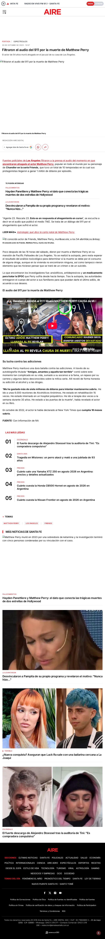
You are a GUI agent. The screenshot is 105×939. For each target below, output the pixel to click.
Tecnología (47, 868)
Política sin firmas (16, 905)
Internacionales (25, 863)
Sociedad (69, 873)
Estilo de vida (31, 868)
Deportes (83, 863)
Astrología (82, 868)
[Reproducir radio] (3, 4)
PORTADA (6, 41)
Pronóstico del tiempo (57, 878)
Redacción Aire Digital (13, 140)
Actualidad (71, 858)
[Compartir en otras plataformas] (45, 147)
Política (9, 863)
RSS (63, 911)
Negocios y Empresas (43, 873)
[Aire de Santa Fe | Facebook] (44, 892)
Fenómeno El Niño (32, 878)
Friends (48, 523)
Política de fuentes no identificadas (62, 900)
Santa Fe (45, 858)
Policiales (57, 858)
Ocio (59, 873)
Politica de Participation (86, 905)
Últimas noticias (28, 858)
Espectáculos (20, 41)
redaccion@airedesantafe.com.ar (55, 925)
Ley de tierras (93, 878)
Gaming (95, 868)
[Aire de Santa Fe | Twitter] (49, 892)
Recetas (96, 863)
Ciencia (41, 863)
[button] (17, 11)
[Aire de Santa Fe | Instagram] (55, 892)
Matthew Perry (11, 523)
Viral (71, 868)
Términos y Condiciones (50, 911)
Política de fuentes (87, 900)
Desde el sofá (13, 868)
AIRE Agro (52, 863)
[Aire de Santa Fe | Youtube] (60, 892)
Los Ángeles (32, 523)
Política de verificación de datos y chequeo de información (50, 905)
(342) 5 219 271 (51, 923)
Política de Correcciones (20, 900)
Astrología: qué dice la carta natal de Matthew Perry (46, 232)
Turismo (61, 868)
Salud (84, 858)
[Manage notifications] (98, 933)
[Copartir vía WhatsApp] (38, 147)
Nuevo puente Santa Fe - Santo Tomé (52, 884)
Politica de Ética (39, 900)
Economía (95, 858)
